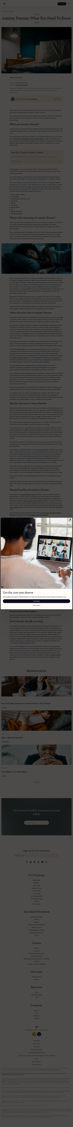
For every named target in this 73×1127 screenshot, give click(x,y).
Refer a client (36, 605)
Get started (36, 601)
